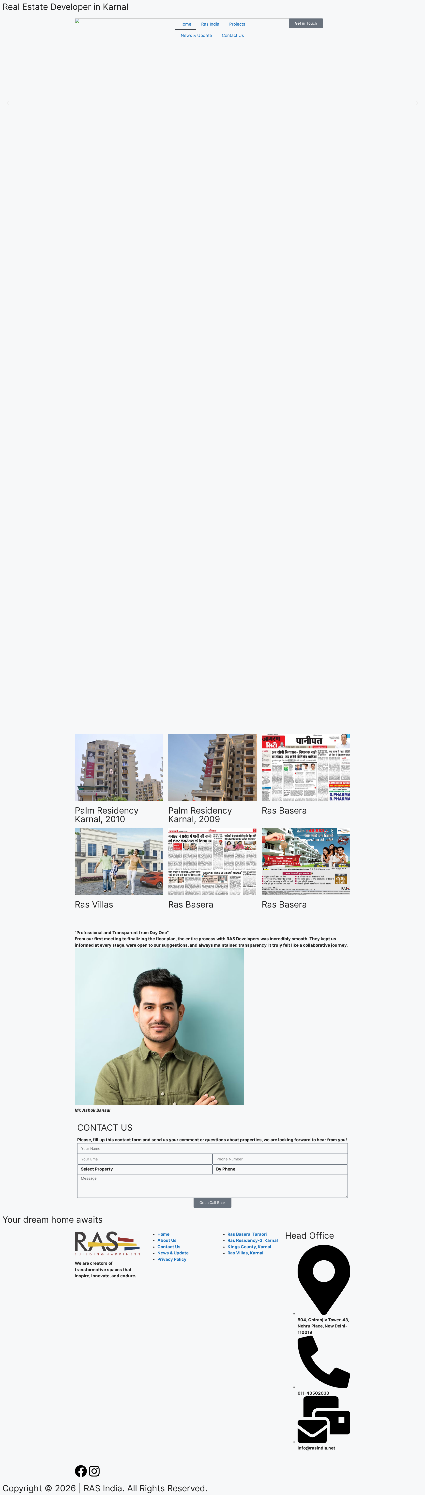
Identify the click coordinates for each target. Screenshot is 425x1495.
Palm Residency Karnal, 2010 (106, 814)
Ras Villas (94, 904)
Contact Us (233, 35)
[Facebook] (81, 1471)
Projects (237, 24)
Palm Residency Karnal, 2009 (200, 814)
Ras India (210, 24)
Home (185, 24)
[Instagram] (94, 1471)
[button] (8, 103)
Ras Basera (284, 810)
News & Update (196, 35)
